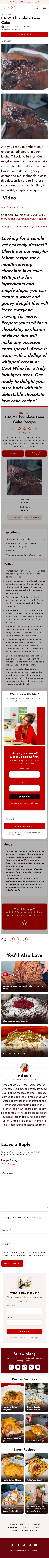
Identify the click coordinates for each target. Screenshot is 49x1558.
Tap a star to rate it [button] (26, 912)
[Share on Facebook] (12, 939)
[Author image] (2, 26)
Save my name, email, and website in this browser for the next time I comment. (25, 1253)
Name (6, 1230)
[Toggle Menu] (44, 7)
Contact (27, 1527)
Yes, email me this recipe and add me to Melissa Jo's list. (24, 833)
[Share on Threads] (25, 939)
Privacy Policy (29, 1531)
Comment (9, 1173)
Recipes (8, 14)
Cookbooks (12, 1527)
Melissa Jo (8, 27)
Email (24, 782)
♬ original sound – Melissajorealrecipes (24, 226)
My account (34, 1524)
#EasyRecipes (38, 218)
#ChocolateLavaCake (16, 218)
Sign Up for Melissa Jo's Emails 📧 (24, 1217)
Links (14, 1531)
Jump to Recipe (25, 34)
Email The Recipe (36, 453)
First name (24, 768)
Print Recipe (13, 453)
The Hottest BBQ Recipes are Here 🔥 (24, 2)
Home (3, 14)
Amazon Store (16, 1524)
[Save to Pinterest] (19, 939)
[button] (14, 428)
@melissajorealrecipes (14, 207)
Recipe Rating (9, 1160)
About (39, 1527)
